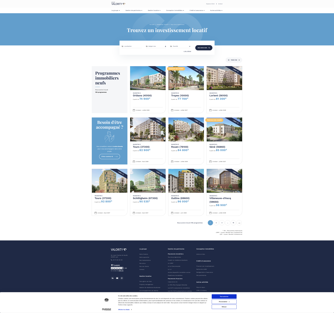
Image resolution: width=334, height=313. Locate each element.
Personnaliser (223, 301)
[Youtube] (117, 278)
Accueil (152, 24)
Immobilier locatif (162, 24)
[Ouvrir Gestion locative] (160, 10)
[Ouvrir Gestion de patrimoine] (141, 10)
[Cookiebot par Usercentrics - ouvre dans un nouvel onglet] (106, 309)
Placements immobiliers (175, 254)
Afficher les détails (124, 309)
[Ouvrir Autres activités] (222, 10)
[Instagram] (122, 278)
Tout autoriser (224, 296)
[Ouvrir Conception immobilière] (183, 10)
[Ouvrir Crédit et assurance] (204, 10)
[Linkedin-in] (112, 278)
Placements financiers (175, 278)
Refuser (224, 306)
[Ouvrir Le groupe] (119, 10)
